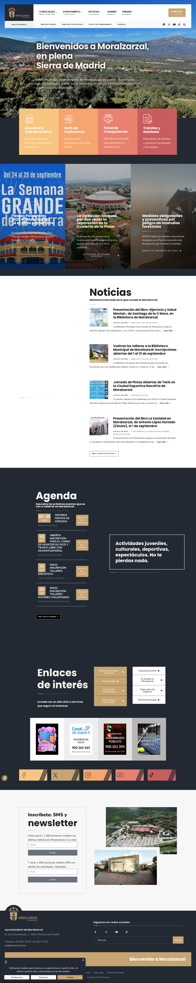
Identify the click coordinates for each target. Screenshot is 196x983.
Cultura (145, 323)
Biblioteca (136, 323)
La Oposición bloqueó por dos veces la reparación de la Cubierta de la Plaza (97, 221)
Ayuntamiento (137, 431)
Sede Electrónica (48, 24)
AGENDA (112, 12)
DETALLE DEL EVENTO (82, 520)
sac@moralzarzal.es (15, 945)
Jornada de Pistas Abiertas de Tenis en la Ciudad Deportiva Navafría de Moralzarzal (144, 386)
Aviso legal (99, 973)
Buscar (178, 940)
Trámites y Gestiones (151, 130)
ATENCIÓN (177, 12)
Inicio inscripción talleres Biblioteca (52, 569)
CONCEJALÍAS (47, 12)
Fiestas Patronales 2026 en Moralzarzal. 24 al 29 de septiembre (32, 219)
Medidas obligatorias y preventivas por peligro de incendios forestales (162, 221)
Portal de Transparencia (100, 24)
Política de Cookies (115, 973)
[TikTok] (179, 24)
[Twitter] (106, 931)
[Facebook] (96, 931)
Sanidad (165, 431)
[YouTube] (116, 931)
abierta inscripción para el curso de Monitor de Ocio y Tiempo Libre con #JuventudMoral (54, 543)
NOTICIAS (94, 12)
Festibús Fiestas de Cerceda (62, 518)
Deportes (135, 395)
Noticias (154, 323)
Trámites (121, 24)
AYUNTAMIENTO (71, 12)
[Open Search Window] (184, 24)
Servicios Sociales (121, 434)
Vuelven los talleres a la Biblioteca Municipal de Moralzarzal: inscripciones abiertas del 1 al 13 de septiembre (144, 350)
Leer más (169, 330)
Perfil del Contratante (72, 24)
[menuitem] (49, 12)
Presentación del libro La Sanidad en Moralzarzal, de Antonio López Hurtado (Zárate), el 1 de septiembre (144, 422)
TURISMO (127, 12)
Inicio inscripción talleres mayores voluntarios (53, 592)
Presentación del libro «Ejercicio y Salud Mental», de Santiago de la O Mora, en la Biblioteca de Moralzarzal (144, 314)
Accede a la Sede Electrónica (38, 130)
